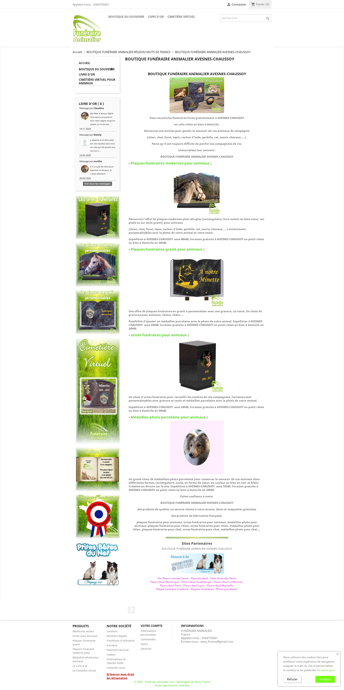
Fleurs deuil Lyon (193, 585)
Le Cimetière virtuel (84, 670)
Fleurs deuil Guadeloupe (196, 582)
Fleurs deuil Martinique (164, 582)
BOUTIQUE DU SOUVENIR (126, 17)
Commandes (148, 639)
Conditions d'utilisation (121, 640)
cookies (111, 654)
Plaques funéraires (202, 589)
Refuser (292, 679)
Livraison (112, 631)
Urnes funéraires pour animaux (159, 335)
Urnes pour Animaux (85, 636)
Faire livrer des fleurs (223, 578)
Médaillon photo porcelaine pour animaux (168, 417)
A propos (112, 645)
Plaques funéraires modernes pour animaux (170, 163)
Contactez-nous (116, 667)
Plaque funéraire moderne (172, 589)
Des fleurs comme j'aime (172, 578)
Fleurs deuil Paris (170, 585)
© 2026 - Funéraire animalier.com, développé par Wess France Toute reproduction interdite (172, 683)
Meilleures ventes (83, 631)
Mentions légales (117, 636)
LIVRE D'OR (156, 17)
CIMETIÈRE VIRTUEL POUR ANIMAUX (97, 81)
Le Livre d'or (80, 666)
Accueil (84, 63)
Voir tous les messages (97, 183)
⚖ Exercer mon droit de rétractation (120, 676)
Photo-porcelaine (226, 589)
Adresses (146, 648)
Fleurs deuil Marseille (220, 585)
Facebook (131, 610)
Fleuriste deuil (199, 578)
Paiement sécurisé (118, 650)
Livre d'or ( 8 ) (91, 104)
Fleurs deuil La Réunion (228, 582)
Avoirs (144, 644)
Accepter (325, 679)
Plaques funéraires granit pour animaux (166, 249)
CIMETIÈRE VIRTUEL (181, 17)
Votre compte (152, 626)
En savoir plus (326, 670)
